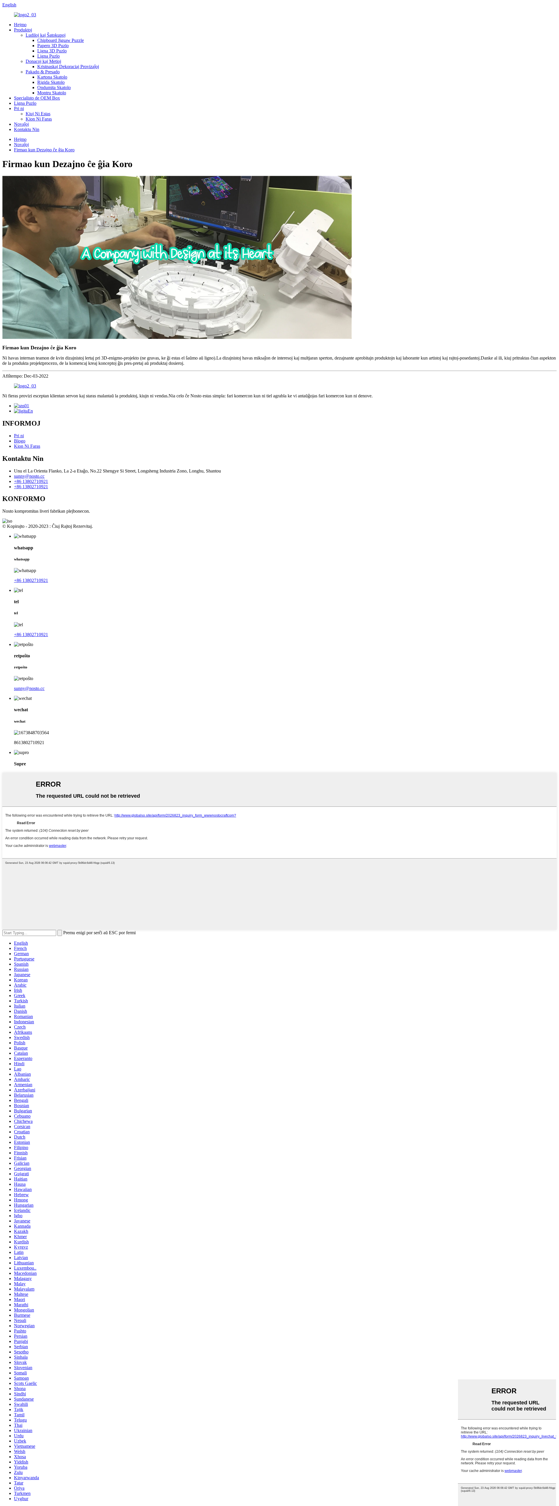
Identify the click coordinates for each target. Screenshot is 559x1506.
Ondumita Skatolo (54, 87)
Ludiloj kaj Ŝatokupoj (46, 35)
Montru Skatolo (51, 92)
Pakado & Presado (43, 71)
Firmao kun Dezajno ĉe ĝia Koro (44, 149)
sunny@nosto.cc (29, 476)
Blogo (19, 440)
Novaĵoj (21, 124)
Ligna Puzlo (48, 56)
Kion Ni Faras (39, 118)
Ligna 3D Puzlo (52, 50)
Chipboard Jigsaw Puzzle (60, 40)
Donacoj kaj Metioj (43, 61)
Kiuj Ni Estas (38, 113)
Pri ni (19, 108)
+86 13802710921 (31, 481)
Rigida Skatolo (51, 82)
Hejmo (20, 24)
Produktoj (23, 29)
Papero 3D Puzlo (53, 45)
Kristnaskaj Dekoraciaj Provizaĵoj (68, 66)
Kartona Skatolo (52, 77)
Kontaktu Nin (26, 129)
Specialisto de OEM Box (37, 97)
